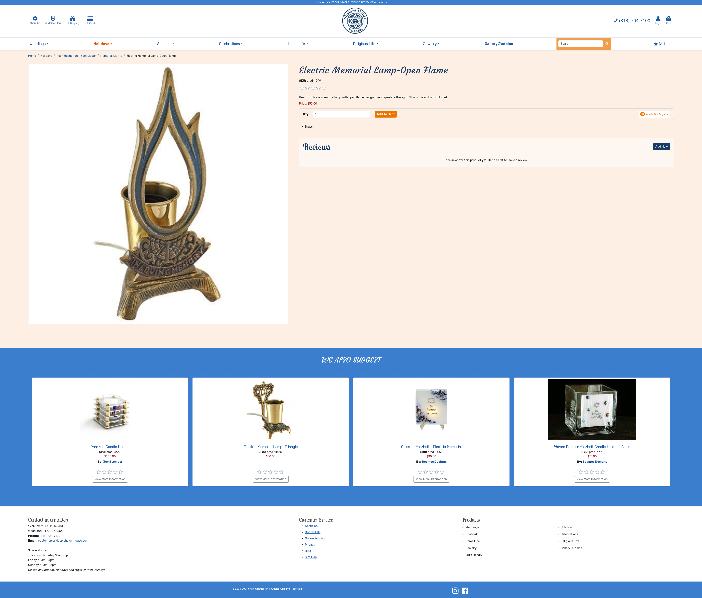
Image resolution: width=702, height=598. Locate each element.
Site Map (311, 557)
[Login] (658, 18)
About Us (35, 23)
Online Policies (315, 538)
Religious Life (570, 541)
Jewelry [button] (430, 44)
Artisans (665, 44)
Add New (661, 146)
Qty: (306, 114)
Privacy (310, 544)
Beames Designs (434, 461)
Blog (308, 551)
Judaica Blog (53, 23)
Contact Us (312, 532)
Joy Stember (113, 461)
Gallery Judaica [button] (499, 44)
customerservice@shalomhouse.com (63, 540)
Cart (668, 21)
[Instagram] (455, 590)
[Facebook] (464, 590)
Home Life (473, 541)
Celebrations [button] (229, 44)
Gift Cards (90, 23)
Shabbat (471, 534)
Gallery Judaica (571, 548)
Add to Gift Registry (657, 114)
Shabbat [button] (164, 44)
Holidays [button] (101, 44)
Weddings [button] (38, 44)
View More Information (110, 479)
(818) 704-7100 (634, 20)
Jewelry (471, 548)
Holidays (566, 527)
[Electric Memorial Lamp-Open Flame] (158, 194)
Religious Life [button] (364, 44)
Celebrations (569, 534)
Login (658, 23)
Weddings (472, 527)
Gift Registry (72, 23)
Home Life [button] (296, 44)
